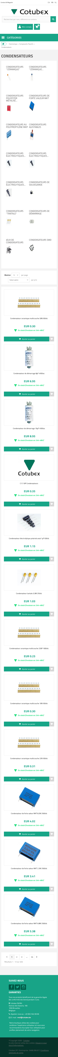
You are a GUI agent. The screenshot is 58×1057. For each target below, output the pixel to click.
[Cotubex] (29, 11)
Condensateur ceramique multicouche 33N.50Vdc (29, 318)
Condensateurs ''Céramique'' (14, 68)
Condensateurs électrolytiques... (16, 155)
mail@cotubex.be (24, 1017)
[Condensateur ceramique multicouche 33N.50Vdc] (29, 303)
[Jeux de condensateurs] (9, 246)
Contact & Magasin (7, 2)
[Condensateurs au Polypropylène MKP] (9, 130)
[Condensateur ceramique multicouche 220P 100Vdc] (29, 633)
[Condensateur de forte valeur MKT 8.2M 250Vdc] (29, 798)
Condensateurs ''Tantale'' (14, 212)
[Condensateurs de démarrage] (32, 217)
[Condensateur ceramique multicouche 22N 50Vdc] (29, 743)
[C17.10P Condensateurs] (29, 468)
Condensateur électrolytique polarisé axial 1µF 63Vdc (29, 538)
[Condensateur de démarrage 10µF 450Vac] (29, 413)
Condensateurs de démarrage (39, 212)
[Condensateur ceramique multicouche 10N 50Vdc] (29, 688)
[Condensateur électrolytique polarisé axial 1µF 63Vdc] (29, 523)
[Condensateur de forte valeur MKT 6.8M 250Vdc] (29, 908)
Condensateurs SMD (40, 240)
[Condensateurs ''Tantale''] (9, 217)
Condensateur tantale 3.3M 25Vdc (29, 593)
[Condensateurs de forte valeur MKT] (32, 101)
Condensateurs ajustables (37, 126)
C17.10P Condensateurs (29, 483)
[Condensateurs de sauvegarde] (32, 188)
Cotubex (26, 1040)
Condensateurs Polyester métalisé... (14, 98)
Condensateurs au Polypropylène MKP (17, 126)
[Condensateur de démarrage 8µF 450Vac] (29, 358)
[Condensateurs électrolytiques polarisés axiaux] (9, 159)
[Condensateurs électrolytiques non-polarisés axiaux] (32, 159)
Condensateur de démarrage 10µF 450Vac (29, 428)
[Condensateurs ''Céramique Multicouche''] (32, 73)
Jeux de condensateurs (14, 241)
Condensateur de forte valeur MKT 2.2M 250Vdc (29, 868)
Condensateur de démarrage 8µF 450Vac (29, 373)
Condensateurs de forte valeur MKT (39, 97)
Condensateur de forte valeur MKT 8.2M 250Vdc (29, 813)
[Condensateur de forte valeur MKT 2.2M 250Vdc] (29, 853)
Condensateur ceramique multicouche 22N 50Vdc (29, 758)
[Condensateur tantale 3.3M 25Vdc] (29, 578)
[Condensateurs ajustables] (32, 130)
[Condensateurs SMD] (32, 243)
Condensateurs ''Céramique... (37, 68)
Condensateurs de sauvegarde (39, 183)
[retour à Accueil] (3, 43)
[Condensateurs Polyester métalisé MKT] (9, 104)
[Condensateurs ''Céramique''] (9, 73)
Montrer (7, 275)
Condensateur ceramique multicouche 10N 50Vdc (29, 703)
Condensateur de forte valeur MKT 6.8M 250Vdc (29, 923)
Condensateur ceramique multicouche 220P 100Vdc (29, 648)
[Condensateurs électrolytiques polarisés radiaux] (9, 188)
